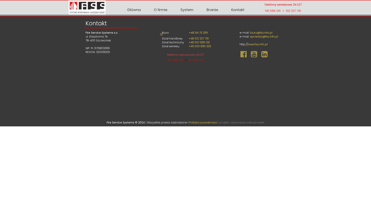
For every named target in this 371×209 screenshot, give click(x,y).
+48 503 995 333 (199, 46)
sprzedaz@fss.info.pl (264, 37)
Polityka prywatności (203, 122)
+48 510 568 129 (199, 42)
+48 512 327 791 (198, 38)
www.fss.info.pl (258, 44)
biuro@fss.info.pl (261, 33)
